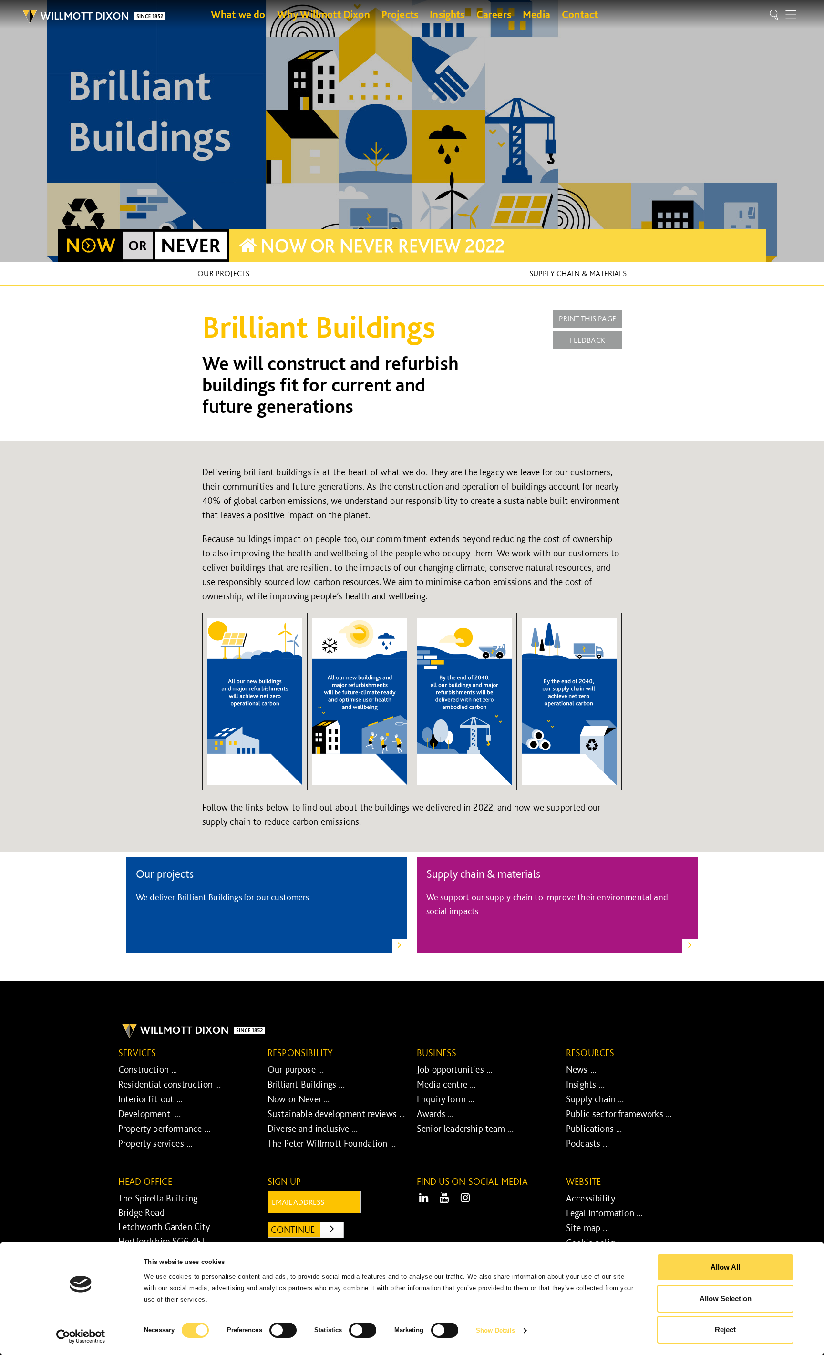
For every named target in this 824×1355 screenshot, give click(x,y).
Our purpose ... (296, 1069)
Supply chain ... (595, 1099)
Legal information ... (604, 1213)
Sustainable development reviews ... (336, 1113)
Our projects (223, 273)
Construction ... (147, 1069)
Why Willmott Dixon (323, 14)
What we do (238, 14)
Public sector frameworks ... (618, 1113)
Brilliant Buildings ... (306, 1084)
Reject (725, 1329)
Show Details (495, 1330)
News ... (581, 1069)
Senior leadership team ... (465, 1128)
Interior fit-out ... (150, 1099)
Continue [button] (307, 1229)
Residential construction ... (169, 1084)
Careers (493, 14)
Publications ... (594, 1128)
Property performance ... (164, 1128)
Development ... (149, 1113)
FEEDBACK (587, 340)
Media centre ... (446, 1084)
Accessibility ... (595, 1198)
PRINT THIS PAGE (587, 318)
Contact (580, 14)
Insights (447, 14)
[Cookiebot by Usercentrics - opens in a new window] (81, 1336)
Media (536, 14)
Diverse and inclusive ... (313, 1128)
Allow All (725, 1267)
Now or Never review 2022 (381, 245)
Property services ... (155, 1143)
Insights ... (585, 1084)
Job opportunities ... (454, 1069)
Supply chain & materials (578, 273)
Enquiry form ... (445, 1099)
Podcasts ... (587, 1143)
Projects (399, 14)
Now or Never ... (299, 1099)
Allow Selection (726, 1298)
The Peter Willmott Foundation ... (332, 1143)
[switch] (283, 1330)
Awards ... (435, 1113)
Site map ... (587, 1227)
